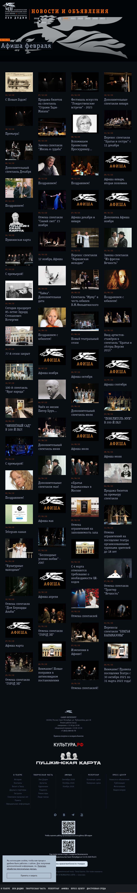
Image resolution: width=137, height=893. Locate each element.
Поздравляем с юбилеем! (114, 299)
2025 (43, 18)
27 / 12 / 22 (42, 95)
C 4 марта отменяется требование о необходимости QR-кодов (84, 574)
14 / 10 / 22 (75, 251)
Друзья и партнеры (17, 790)
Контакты (18, 783)
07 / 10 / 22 (9, 269)
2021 (73, 18)
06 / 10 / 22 (42, 289)
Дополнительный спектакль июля (83, 413)
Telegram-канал (15, 532)
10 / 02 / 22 (75, 611)
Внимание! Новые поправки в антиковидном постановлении (50, 674)
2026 (36, 18)
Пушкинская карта (18, 240)
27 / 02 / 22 (108, 581)
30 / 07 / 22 (9, 349)
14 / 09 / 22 (42, 330)
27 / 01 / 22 (9, 641)
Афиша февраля (26, 46)
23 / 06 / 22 (108, 414)
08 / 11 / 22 (75, 179)
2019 (87, 18)
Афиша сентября (115, 384)
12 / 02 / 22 (42, 592)
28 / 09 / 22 (75, 293)
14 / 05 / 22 (75, 444)
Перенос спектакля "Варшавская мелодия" (84, 259)
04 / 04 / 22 (75, 478)
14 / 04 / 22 (42, 478)
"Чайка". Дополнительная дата (49, 297)
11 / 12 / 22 (108, 133)
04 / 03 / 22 (9, 561)
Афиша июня (113, 456)
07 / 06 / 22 (42, 440)
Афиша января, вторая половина (115, 181)
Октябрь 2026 (68, 783)
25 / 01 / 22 (9, 675)
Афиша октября (81, 377)
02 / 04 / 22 (9, 493)
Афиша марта (14, 645)
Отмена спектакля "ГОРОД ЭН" (50, 633)
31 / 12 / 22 (9, 95)
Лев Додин (18, 888)
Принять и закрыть (29, 875)
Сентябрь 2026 (68, 779)
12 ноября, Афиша (50, 259)
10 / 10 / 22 (108, 251)
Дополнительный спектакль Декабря (18, 169)
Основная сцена (94, 779)
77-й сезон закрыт (17, 353)
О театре (5, 888)
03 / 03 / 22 (75, 562)
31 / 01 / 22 (108, 623)
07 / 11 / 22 (9, 201)
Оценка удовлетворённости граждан (68, 864)
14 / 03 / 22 (9, 527)
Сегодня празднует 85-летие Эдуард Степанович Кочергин (18, 313)
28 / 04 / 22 (108, 452)
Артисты (43, 783)
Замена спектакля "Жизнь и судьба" (50, 147)
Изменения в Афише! (79, 652)
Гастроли (18, 793)
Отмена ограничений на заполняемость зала (84, 528)
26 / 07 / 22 (75, 372)
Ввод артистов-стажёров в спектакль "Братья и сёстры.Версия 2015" (118, 342)
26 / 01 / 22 (42, 664)
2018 (95, 18)
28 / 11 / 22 (42, 179)
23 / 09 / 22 (108, 293)
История (18, 779)
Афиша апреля (48, 597)
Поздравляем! (47, 183)
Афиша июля (80, 449)
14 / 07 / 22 (108, 380)
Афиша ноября (48, 373)
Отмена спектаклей (84, 616)
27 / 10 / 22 (75, 213)
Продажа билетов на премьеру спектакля (116, 494)
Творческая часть (36, 888)
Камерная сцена (94, 783)
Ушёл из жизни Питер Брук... (48, 409)
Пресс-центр (78, 888)
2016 (36, 22)
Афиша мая (45, 521)
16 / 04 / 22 (9, 459)
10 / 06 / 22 (9, 421)
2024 (51, 18)
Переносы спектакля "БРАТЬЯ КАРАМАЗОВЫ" (117, 631)
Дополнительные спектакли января (116, 101)
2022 (65, 18)
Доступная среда (96, 888)
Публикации (119, 783)
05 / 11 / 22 (42, 213)
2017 (102, 18)
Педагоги (43, 790)
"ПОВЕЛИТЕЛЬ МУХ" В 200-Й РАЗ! (118, 420)
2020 (80, 18)
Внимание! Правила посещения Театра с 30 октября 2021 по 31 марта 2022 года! (117, 675)
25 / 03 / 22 (75, 520)
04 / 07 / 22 (42, 402)
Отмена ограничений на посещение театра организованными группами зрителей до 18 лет (117, 542)
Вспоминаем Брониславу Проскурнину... (81, 145)
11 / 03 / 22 (108, 528)
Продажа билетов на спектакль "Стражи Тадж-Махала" (50, 105)
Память (18, 800)
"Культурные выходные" (14, 568)
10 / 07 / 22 (9, 383)
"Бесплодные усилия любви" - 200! (49, 559)
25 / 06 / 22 (75, 406)
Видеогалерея (119, 790)
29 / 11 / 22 (108, 175)
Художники (43, 786)
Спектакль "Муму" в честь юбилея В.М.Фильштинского (84, 301)
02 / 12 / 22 (42, 141)
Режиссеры (43, 793)
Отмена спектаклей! (84, 688)
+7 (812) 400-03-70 (68, 731)
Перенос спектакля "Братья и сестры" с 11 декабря (117, 141)
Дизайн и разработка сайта (63, 875)
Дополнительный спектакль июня (50, 447)
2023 (58, 18)
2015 (43, 22)
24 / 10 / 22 (9, 235)
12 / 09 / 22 (108, 330)
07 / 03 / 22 (42, 550)
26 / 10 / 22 (108, 213)
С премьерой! (14, 274)
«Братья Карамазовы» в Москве (81, 486)
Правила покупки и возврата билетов (68, 736)
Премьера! (12, 133)
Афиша (65, 888)
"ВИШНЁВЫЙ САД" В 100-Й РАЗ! (18, 427)
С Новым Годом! (16, 99)
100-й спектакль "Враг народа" (16, 389)
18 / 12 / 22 (9, 129)
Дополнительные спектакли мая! (50, 485)
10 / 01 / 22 (75, 683)
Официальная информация (18, 804)
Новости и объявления (119, 779)
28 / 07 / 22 (42, 368)
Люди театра (43, 797)
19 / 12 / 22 (108, 95)
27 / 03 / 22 (42, 516)
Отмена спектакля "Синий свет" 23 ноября (50, 221)
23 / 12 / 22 (75, 95)
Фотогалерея (119, 786)
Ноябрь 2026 (68, 786)
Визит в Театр (18, 786)
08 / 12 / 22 (75, 137)
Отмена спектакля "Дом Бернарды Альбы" (17, 607)
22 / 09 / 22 (9, 303)
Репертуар (53, 888)
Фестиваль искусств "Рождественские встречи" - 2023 (84, 103)
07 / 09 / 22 (75, 334)
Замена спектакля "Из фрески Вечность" (116, 259)
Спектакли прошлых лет (18, 797)
